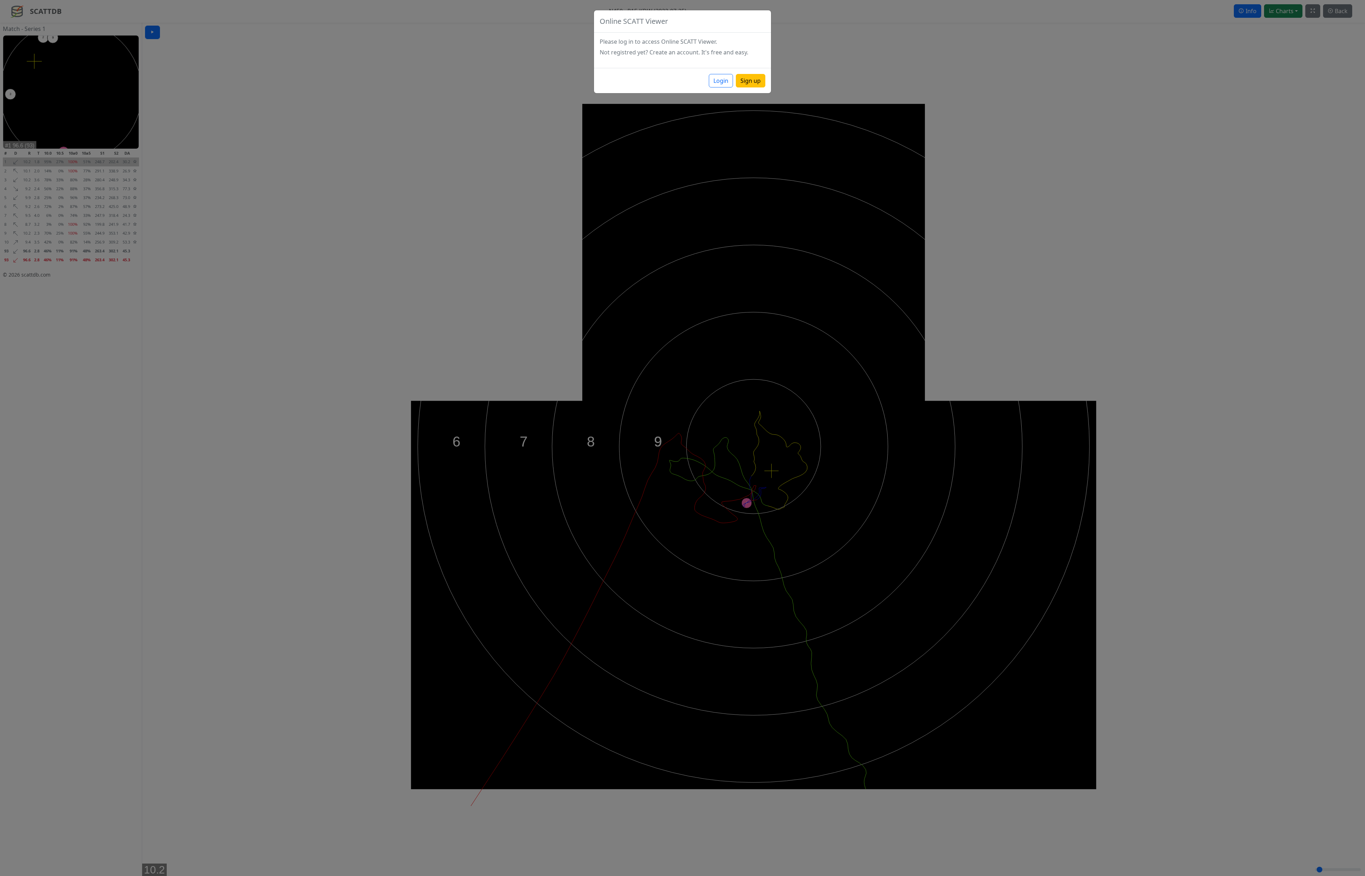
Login (720, 81)
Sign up (750, 81)
